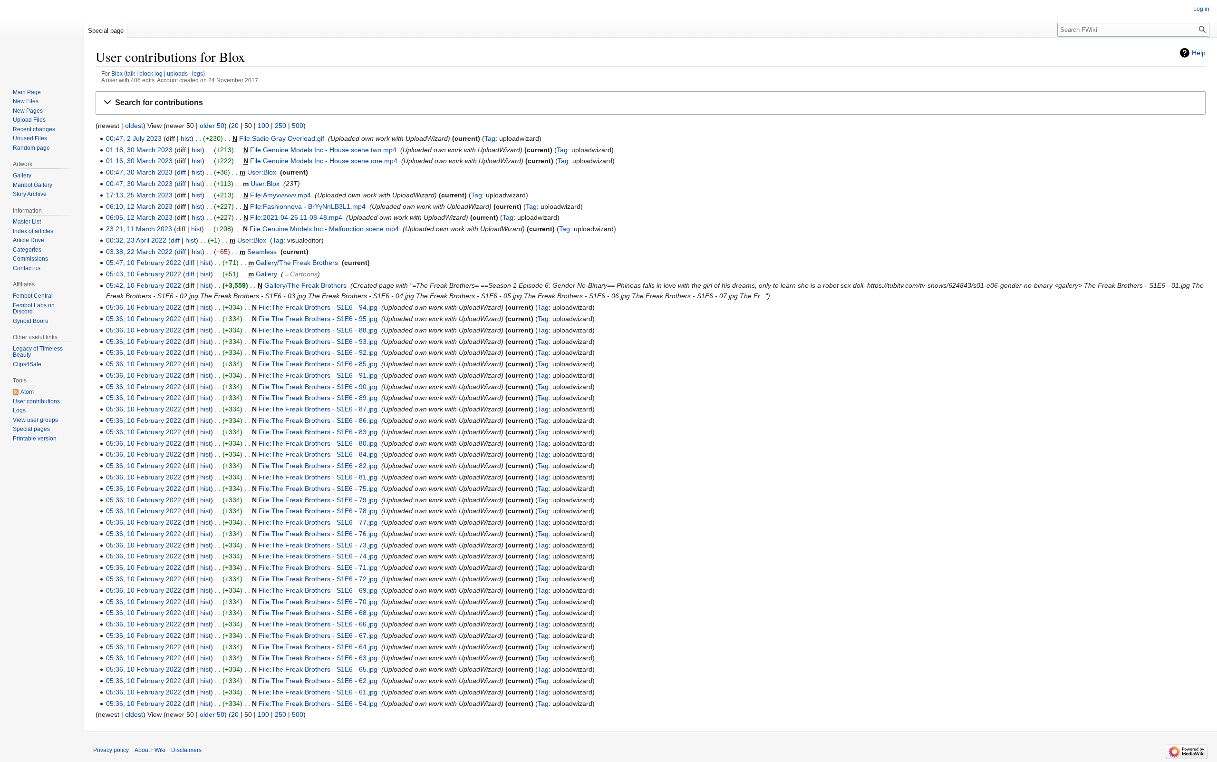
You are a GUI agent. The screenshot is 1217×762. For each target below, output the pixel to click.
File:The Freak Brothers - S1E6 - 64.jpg (318, 647)
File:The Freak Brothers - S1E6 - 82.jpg (318, 465)
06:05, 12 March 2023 (139, 217)
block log (151, 73)
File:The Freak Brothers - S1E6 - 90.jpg (318, 387)
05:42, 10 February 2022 (143, 285)
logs (197, 73)
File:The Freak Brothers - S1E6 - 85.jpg (318, 364)
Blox (117, 73)
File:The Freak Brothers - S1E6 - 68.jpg (318, 612)
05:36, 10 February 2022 (143, 307)
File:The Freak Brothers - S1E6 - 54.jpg (318, 703)
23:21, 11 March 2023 (139, 229)
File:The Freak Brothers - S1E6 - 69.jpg (318, 590)
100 (263, 125)
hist (186, 138)
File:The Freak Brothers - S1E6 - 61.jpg (318, 692)
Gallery (266, 274)
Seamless (262, 251)
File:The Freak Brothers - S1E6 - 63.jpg (318, 658)
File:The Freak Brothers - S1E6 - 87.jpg (318, 409)
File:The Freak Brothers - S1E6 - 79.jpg (318, 500)
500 (297, 125)
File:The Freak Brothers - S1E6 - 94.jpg (318, 307)
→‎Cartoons (300, 274)
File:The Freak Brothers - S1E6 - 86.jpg (318, 420)
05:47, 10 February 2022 (143, 262)
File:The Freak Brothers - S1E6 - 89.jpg (318, 397)
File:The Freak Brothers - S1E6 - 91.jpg (318, 375)
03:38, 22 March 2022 (139, 251)
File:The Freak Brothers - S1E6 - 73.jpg (318, 545)
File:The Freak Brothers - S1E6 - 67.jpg (318, 635)
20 (235, 125)
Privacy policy (111, 750)
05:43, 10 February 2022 (143, 274)
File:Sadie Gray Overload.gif (281, 138)
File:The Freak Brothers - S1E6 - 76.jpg (318, 533)
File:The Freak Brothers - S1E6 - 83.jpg (318, 432)
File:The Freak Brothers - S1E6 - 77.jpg (318, 522)
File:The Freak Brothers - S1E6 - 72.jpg (318, 579)
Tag (489, 138)
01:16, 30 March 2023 (139, 161)
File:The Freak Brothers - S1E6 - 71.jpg (318, 567)
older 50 (212, 125)
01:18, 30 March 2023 (139, 150)
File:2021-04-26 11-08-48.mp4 (296, 217)
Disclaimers (186, 750)
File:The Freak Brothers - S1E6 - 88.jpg (318, 330)
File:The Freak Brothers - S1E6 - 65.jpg (318, 669)
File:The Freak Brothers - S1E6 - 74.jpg (318, 556)
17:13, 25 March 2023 (139, 195)
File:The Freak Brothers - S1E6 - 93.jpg (318, 341)
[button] (651, 103)
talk (130, 73)
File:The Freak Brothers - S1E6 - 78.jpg (318, 511)
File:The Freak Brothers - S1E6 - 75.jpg (318, 488)
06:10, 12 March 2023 (139, 206)
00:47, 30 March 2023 (139, 172)
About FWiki (150, 750)
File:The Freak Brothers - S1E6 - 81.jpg (318, 477)
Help (1199, 53)
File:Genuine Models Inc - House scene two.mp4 (323, 150)
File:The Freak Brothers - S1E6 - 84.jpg (318, 454)
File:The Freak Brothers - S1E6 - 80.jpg (318, 443)
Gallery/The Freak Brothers (297, 262)
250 (280, 125)
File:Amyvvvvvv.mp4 (280, 195)
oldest (134, 125)
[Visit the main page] (42, 38)
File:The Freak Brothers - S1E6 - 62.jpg (318, 680)
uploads (177, 73)
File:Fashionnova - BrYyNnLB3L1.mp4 (308, 206)
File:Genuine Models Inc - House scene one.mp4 (323, 161)
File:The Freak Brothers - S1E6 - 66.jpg (318, 624)
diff (181, 172)
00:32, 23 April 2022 (136, 240)
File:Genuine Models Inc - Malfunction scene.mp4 (324, 229)
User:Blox (261, 172)
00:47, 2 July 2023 (134, 138)
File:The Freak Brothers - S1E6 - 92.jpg (318, 352)
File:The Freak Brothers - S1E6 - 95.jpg (318, 318)
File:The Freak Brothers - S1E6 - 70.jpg (318, 602)
